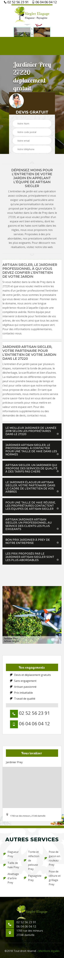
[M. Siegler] (32, 14)
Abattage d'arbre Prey (13, 878)
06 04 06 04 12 (46, 2)
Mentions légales (49, 951)
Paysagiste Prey (34, 878)
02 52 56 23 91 (18, 2)
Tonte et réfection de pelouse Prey (33, 860)
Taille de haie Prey (13, 865)
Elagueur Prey (13, 854)
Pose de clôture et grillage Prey (55, 878)
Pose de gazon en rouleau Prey (54, 858)
